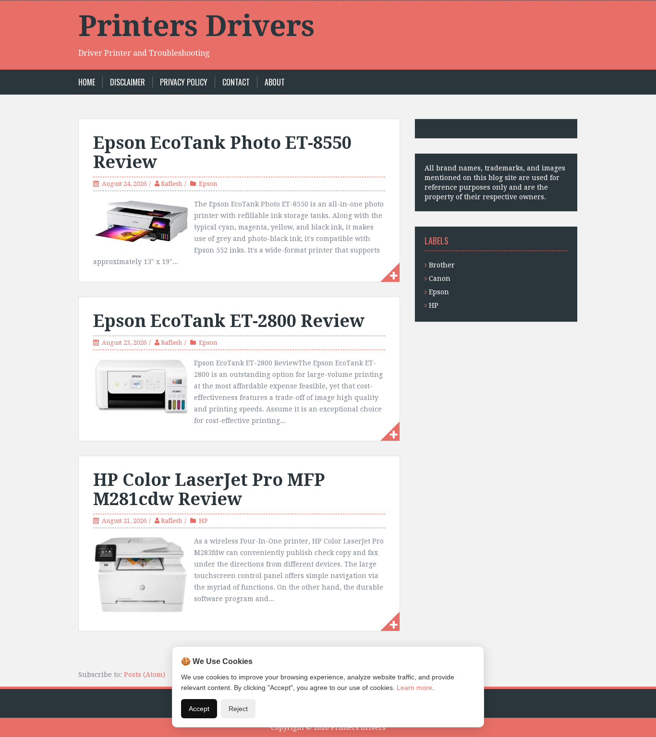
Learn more (414, 687)
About (275, 82)
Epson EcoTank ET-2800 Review (228, 321)
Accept (199, 709)
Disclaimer (127, 82)
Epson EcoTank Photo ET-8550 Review (222, 152)
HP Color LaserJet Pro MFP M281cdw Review (209, 489)
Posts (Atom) (144, 674)
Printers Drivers (196, 26)
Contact (236, 82)
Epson (208, 183)
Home (86, 82)
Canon (439, 278)
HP (203, 520)
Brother (442, 265)
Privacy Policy (183, 82)
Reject (238, 709)
